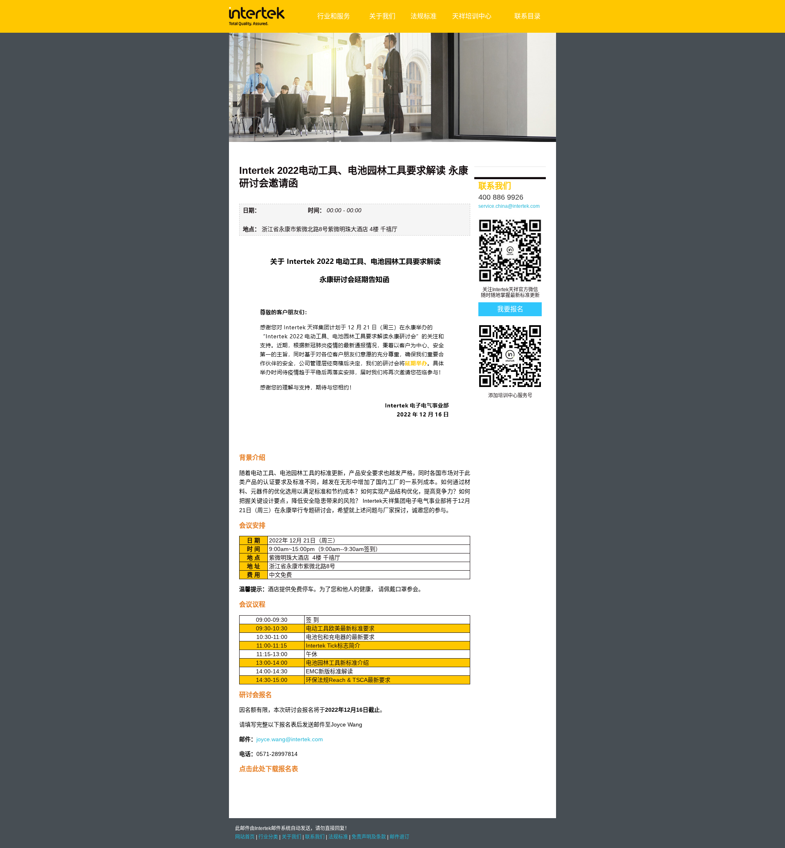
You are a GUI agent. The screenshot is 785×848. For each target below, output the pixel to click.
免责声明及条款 (369, 837)
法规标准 (423, 16)
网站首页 (245, 837)
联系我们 (315, 837)
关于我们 (382, 16)
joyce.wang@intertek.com (289, 739)
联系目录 (527, 16)
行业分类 (268, 837)
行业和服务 (333, 16)
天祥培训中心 (471, 16)
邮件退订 (399, 837)
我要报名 (510, 309)
